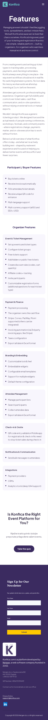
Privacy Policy (8, 696)
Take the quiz (24, 548)
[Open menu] (43, 4)
